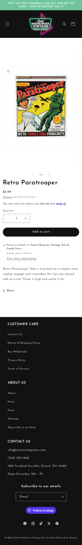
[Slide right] (49, 175)
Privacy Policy (17, 360)
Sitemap (13, 419)
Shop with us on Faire (22, 427)
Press (11, 410)
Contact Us (15, 334)
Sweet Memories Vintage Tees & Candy (34, 538)
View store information (22, 258)
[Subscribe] (62, 496)
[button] (7, 24)
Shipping (7, 197)
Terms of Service (18, 368)
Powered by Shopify (66, 538)
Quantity (8, 211)
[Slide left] (32, 175)
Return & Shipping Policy (24, 343)
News (11, 401)
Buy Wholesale (17, 351)
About (12, 393)
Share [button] (10, 290)
